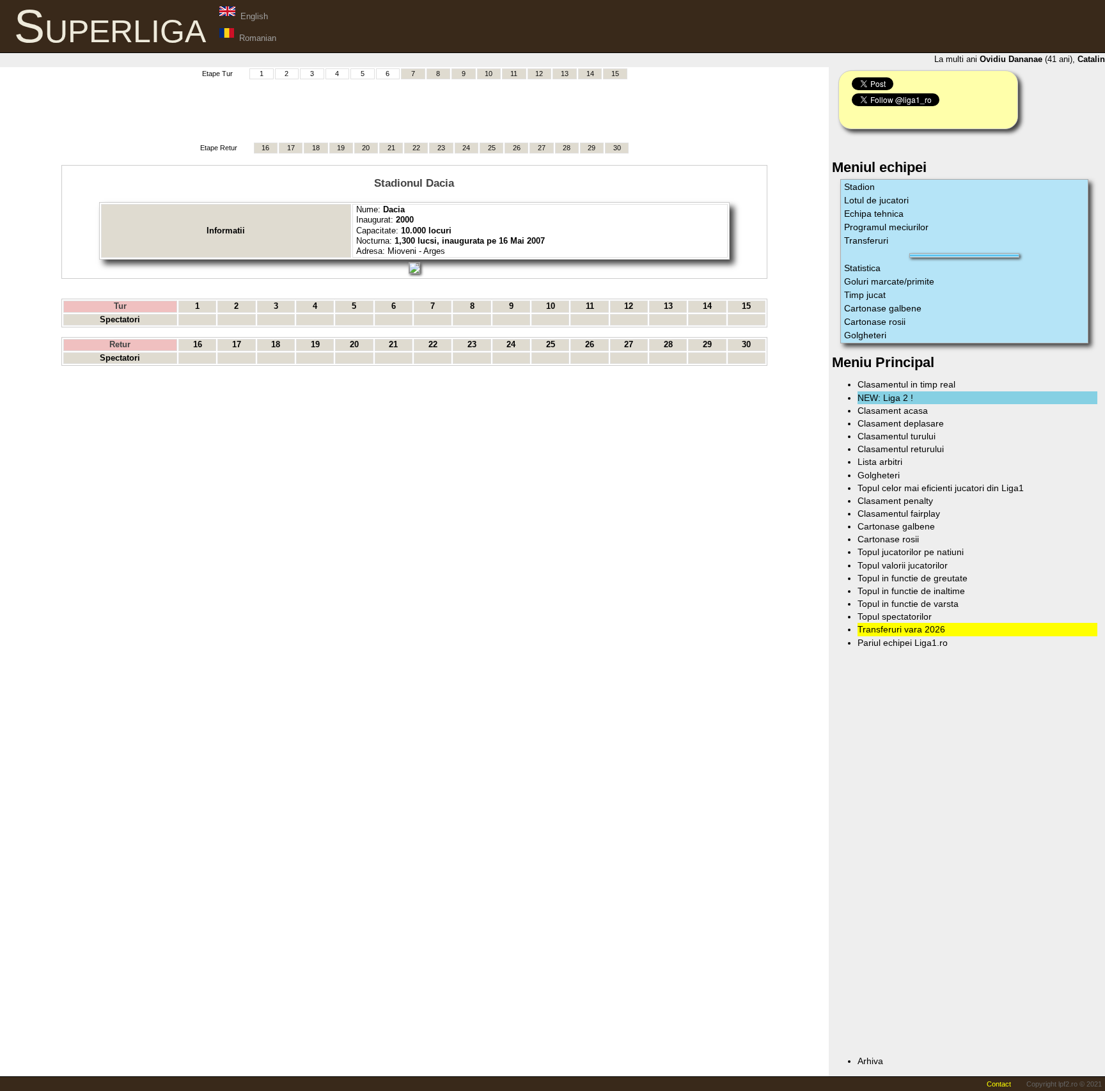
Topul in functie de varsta (908, 604)
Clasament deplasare (901, 423)
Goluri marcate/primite (889, 281)
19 (341, 148)
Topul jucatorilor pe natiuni (911, 552)
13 (564, 73)
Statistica (862, 268)
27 (541, 148)
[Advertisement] (414, 109)
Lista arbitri (880, 462)
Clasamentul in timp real (906, 384)
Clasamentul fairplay (899, 513)
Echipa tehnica (874, 213)
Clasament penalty (895, 501)
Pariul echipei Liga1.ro (903, 643)
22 (416, 148)
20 (366, 148)
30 (617, 148)
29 (591, 148)
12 (539, 73)
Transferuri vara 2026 (901, 629)
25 (492, 148)
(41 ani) (1021, 59)
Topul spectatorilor (895, 616)
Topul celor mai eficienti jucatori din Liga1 (941, 488)
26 (517, 148)
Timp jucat (865, 295)
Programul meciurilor (886, 227)
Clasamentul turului (897, 436)
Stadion (859, 187)
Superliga (110, 26)
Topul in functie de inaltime (911, 591)
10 (488, 73)
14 (590, 73)
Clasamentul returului (901, 449)
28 (566, 148)
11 (513, 73)
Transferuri (866, 240)
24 (466, 148)
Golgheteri (865, 335)
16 (265, 148)
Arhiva (870, 1061)
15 (615, 73)
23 (441, 148)
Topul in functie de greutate (913, 578)
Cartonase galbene (883, 308)
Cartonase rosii (875, 322)
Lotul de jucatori (876, 200)
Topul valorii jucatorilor (903, 565)
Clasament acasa (893, 410)
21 (391, 148)
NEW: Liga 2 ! (885, 398)
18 (316, 148)
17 (291, 148)
